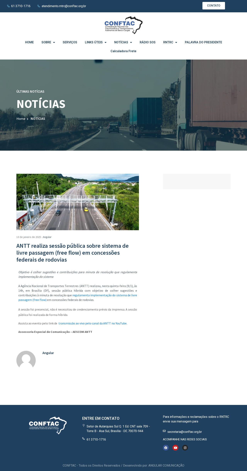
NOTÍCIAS (121, 42)
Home (20, 118)
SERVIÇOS (70, 42)
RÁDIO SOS (148, 42)
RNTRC (168, 42)
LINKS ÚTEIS (94, 42)
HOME (29, 42)
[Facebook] (166, 448)
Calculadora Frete (123, 51)
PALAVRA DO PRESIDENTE (203, 42)
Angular (47, 237)
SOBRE (46, 42)
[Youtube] (175, 448)
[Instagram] (185, 448)
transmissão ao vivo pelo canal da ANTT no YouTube (92, 323)
